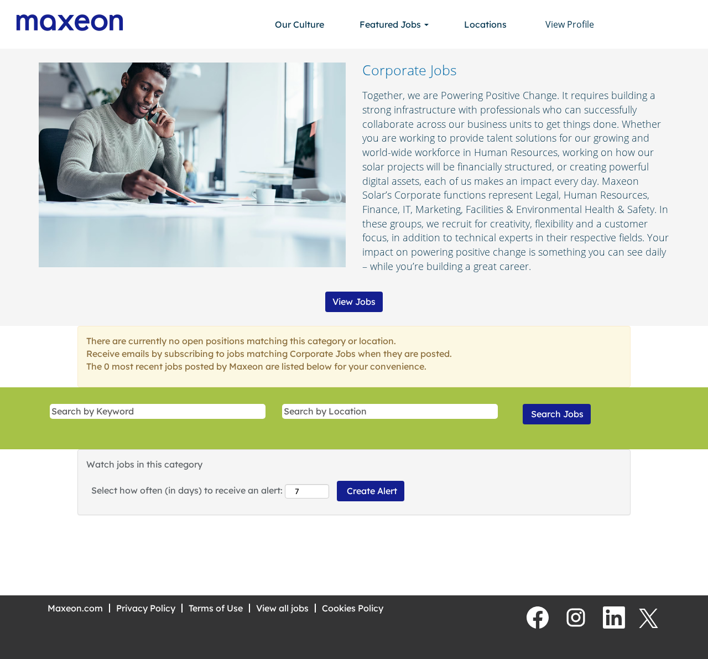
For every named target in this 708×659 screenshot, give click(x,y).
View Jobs (354, 301)
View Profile (569, 24)
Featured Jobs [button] (391, 24)
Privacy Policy (145, 608)
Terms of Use (216, 608)
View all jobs (282, 608)
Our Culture (299, 24)
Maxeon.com (75, 608)
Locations (485, 24)
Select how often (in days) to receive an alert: (187, 490)
